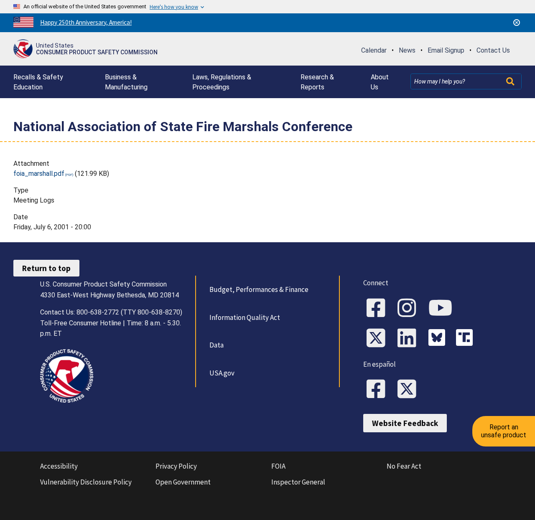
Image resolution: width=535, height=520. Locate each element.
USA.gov (221, 373)
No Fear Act (404, 466)
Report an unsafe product (503, 431)
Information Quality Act (244, 317)
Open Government (183, 482)
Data (216, 345)
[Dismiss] (516, 22)
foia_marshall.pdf (38, 174)
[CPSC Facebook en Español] (378, 390)
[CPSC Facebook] (378, 309)
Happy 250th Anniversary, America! (86, 22)
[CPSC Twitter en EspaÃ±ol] (409, 390)
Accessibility (59, 466)
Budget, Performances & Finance (258, 289)
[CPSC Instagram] (409, 309)
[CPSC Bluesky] (439, 339)
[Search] (511, 81)
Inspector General (298, 482)
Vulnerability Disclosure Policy (86, 482)
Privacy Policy (176, 466)
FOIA (278, 466)
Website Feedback (405, 423)
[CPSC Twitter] (378, 339)
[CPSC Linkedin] (409, 339)
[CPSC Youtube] (443, 309)
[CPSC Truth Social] (466, 339)
